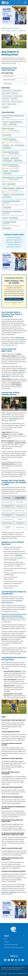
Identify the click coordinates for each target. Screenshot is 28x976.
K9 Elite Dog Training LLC (9, 139)
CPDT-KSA (19, 555)
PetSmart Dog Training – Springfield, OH (13, 188)
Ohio (9, 28)
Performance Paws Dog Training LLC (12, 211)
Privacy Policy (4, 973)
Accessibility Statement (21, 973)
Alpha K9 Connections (8, 128)
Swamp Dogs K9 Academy (9, 222)
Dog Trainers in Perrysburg (14, 237)
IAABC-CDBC (5, 376)
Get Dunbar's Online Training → (14, 299)
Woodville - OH (14, 30)
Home (5, 939)
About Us (6, 941)
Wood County (20, 337)
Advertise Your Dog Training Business (14, 947)
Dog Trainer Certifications (11, 944)
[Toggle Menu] (25, 3)
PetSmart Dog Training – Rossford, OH (12, 177)
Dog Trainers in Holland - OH (14, 246)
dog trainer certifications (8, 892)
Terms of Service (12, 973)
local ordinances (14, 418)
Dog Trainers (4, 28)
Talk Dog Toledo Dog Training (10, 152)
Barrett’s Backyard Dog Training (11, 201)
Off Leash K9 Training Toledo (10, 165)
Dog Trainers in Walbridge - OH (14, 242)
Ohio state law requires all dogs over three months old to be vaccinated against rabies (14, 616)
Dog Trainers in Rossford (14, 244)
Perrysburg (8, 30)
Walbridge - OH (22, 30)
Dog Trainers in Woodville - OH (14, 240)
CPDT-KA (15, 370)
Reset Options (5, 107)
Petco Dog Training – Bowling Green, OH (13, 115)
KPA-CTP (22, 370)
